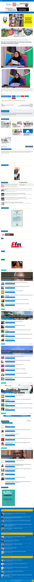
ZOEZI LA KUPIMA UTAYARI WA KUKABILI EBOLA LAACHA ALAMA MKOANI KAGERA (16, 299)
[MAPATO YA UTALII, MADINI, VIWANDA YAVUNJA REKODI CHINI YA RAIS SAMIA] (2, 375)
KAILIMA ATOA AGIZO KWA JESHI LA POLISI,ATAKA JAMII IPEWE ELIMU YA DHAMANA (17, 303)
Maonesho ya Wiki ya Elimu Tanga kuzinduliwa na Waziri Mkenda (13, 571)
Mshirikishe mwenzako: (5, 96)
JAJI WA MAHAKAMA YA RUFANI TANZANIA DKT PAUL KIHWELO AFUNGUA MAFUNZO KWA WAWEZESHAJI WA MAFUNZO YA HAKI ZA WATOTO (18, 482)
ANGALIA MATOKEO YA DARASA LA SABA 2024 (11, 184)
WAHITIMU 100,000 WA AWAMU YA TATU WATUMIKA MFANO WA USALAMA (15, 197)
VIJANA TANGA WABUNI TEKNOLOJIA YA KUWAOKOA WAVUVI (6, 142)
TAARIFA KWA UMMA (5, 421)
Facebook (31, 146)
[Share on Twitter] (18, 96)
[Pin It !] (14, 98)
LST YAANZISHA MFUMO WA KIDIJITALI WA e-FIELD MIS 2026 (28, 126)
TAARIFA (6, 425)
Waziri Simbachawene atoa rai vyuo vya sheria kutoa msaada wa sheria (15, 477)
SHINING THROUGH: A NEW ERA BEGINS (10, 547)
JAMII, (17, 45)
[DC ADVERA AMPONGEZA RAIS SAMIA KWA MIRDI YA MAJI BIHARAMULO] (2, 371)
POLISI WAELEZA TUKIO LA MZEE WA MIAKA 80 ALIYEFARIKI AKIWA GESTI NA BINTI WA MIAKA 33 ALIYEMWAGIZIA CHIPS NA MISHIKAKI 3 (16, 278)
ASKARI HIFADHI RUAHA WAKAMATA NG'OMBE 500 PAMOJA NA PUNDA (15, 551)
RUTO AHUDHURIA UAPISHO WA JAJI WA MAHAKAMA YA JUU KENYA (14, 536)
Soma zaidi (30, 270)
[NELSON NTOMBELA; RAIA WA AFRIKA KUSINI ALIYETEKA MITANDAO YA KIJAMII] (2, 284)
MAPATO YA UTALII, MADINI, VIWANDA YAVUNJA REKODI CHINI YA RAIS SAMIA (16, 373)
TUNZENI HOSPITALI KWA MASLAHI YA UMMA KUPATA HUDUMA (14, 364)
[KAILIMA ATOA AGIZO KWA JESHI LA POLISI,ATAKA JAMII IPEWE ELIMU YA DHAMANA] (2, 306)
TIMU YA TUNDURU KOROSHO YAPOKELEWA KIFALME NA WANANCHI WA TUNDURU (17, 286)
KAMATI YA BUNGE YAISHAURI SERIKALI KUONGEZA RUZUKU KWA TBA (28, 134)
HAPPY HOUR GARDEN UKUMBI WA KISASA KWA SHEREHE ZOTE (14, 290)
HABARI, (15, 45)
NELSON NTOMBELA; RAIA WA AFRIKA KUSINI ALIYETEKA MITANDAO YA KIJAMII (16, 282)
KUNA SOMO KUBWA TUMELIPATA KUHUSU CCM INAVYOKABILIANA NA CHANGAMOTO (17, 520)
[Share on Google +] (22, 96)
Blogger (27, 146)
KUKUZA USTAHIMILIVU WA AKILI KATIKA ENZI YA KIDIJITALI (12, 456)
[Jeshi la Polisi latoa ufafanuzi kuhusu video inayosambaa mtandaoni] (2, 462)
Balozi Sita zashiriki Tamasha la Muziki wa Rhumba (11, 540)
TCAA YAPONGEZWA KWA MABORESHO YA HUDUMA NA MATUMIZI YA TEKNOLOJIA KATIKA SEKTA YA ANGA (6, 126)
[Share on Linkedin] (27, 96)
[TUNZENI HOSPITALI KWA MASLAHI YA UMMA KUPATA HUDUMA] (2, 367)
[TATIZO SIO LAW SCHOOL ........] (2, 475)
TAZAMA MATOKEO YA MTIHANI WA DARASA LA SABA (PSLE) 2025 (14, 202)
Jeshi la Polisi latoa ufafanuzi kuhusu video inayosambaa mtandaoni (14, 460)
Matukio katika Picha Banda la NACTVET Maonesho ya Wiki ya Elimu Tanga (15, 563)
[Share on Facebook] (14, 96)
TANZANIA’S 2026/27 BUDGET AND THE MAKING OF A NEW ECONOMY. (15, 325)
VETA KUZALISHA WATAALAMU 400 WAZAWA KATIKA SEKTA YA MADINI (17, 126)
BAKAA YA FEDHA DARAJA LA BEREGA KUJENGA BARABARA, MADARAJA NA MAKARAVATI (17, 360)
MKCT (18, 581)
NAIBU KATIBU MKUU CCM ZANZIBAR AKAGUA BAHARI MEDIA (14, 321)
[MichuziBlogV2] (17, 4)
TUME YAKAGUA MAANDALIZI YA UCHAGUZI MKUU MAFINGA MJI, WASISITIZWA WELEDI (17, 429)
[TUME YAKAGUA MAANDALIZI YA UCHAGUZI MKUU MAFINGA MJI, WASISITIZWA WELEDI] (2, 432)
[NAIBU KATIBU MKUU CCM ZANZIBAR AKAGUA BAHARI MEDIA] (2, 323)
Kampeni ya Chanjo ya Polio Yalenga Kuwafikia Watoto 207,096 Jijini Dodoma (16, 134)
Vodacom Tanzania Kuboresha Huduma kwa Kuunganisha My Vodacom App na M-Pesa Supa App (18, 438)
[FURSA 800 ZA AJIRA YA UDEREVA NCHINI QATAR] (2, 436)
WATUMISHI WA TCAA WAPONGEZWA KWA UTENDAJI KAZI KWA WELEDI (15, 193)
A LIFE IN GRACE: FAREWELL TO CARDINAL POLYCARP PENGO (13, 528)
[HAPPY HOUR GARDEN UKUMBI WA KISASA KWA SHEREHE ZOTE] (2, 293)
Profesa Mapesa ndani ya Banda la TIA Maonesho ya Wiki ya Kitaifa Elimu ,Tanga (16, 567)
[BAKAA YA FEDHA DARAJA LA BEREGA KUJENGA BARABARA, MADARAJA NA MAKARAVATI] (2, 362)
